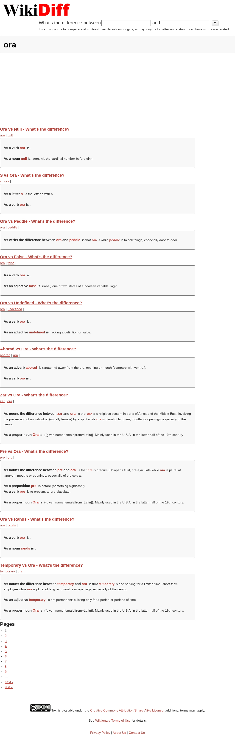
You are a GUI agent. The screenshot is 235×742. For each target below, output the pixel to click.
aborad (5, 355)
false (11, 263)
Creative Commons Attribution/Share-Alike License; (127, 710)
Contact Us (137, 732)
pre (2, 457)
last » (9, 687)
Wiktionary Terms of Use (113, 720)
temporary (7, 571)
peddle (12, 227)
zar (2, 401)
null (10, 135)
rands (12, 525)
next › (9, 682)
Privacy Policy (100, 732)
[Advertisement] (117, 90)
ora (2, 135)
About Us (119, 732)
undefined (15, 309)
